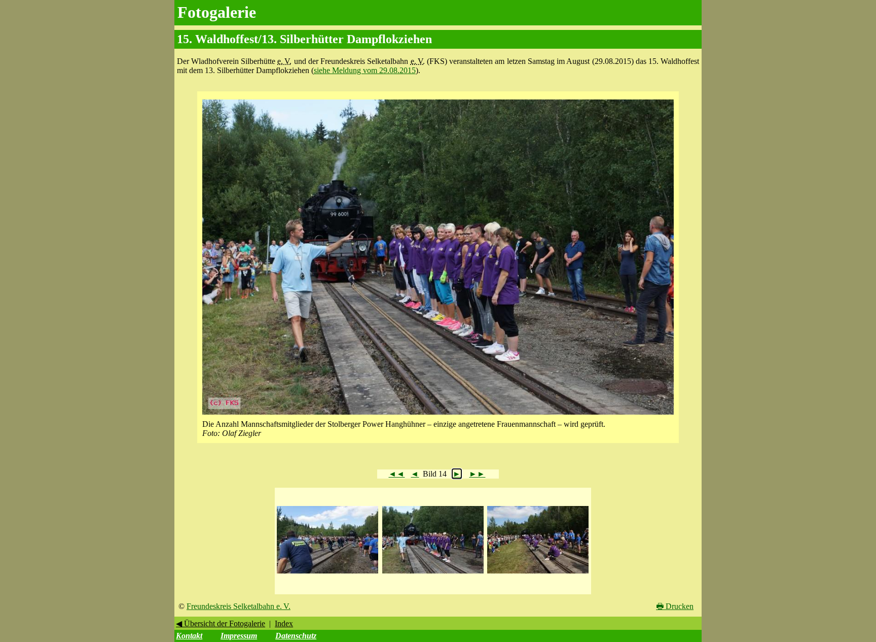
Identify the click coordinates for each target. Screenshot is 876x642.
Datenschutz (295, 635)
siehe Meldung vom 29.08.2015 (365, 70)
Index (284, 623)
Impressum (239, 635)
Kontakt (189, 635)
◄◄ (396, 473)
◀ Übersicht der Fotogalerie (220, 623)
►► (477, 473)
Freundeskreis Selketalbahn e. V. (238, 606)
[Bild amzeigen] (327, 573)
